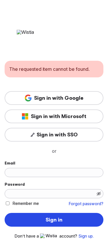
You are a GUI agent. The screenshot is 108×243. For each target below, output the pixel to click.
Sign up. (86, 236)
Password (15, 184)
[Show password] (98, 193)
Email (10, 163)
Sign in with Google (59, 98)
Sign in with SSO (57, 135)
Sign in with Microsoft (58, 116)
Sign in (54, 220)
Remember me (26, 203)
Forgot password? (86, 203)
